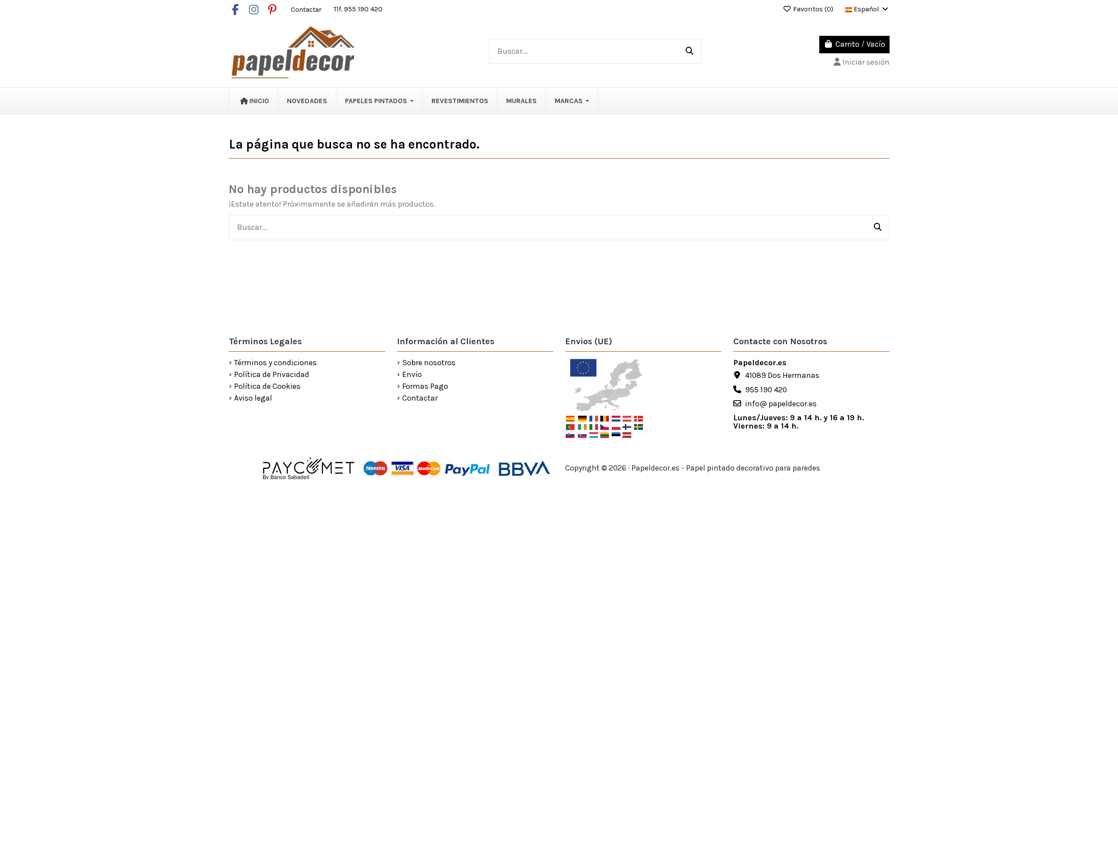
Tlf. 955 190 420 (358, 9)
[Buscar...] (689, 51)
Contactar (307, 9)
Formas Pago (425, 386)
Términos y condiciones (275, 363)
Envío (412, 374)
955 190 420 (766, 389)
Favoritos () (813, 9)
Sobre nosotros (428, 363)
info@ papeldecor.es (781, 403)
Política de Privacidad (271, 374)
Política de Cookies (267, 386)
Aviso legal (253, 398)
